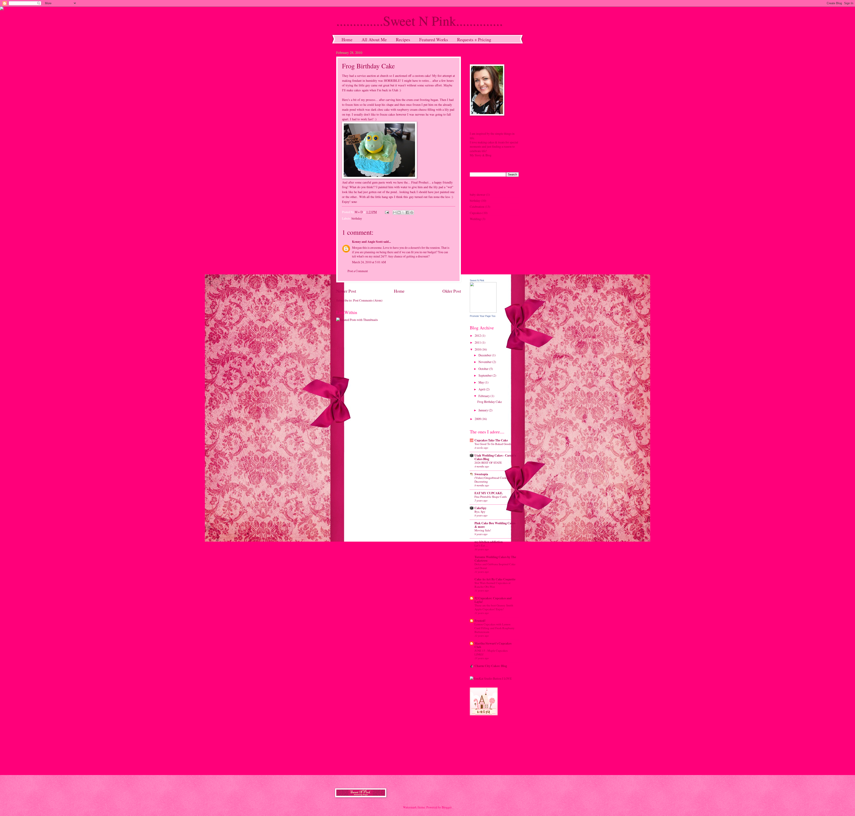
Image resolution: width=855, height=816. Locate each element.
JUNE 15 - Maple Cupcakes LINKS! (491, 652)
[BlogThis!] (399, 212)
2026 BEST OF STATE (488, 463)
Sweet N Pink (477, 280)
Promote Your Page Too (482, 316)
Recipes (403, 40)
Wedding (475, 219)
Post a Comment (358, 271)
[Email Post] (387, 212)
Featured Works (433, 40)
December (485, 355)
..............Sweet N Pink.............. (419, 20)
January (483, 410)
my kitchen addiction (488, 542)
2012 (478, 335)
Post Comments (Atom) (368, 300)
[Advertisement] (492, 745)
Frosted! (480, 620)
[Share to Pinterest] (411, 212)
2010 (478, 349)
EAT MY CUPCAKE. (488, 493)
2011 (478, 342)
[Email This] (395, 212)
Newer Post (346, 291)
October (483, 369)
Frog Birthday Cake (489, 402)
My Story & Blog (480, 155)
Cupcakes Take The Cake (491, 440)
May (481, 382)
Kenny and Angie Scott (367, 241)
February (484, 396)
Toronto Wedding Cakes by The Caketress (495, 559)
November (485, 362)
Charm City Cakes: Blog (490, 666)
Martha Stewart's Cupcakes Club (492, 645)
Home (347, 40)
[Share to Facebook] (407, 212)
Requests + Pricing (474, 40)
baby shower (477, 194)
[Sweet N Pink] (483, 311)
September (485, 375)
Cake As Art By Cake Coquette (494, 579)
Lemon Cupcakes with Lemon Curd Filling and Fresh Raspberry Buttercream (494, 628)
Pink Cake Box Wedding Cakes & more (494, 525)
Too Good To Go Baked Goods (492, 444)
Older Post (451, 291)
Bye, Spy (479, 512)
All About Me (374, 40)
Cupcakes (476, 213)
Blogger (447, 807)
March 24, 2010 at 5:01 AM (369, 262)
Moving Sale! (482, 530)
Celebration (477, 206)
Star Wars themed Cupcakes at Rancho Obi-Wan (492, 585)
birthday (357, 218)
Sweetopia (481, 474)
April (482, 389)
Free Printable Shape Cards (490, 497)
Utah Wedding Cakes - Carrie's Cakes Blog (495, 457)
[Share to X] (403, 212)
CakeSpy (480, 508)
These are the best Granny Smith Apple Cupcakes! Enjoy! (493, 607)
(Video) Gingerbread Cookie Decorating (491, 479)
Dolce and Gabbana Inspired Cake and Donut (494, 566)
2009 (478, 419)
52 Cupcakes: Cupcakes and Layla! (493, 600)
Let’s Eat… (481, 545)
